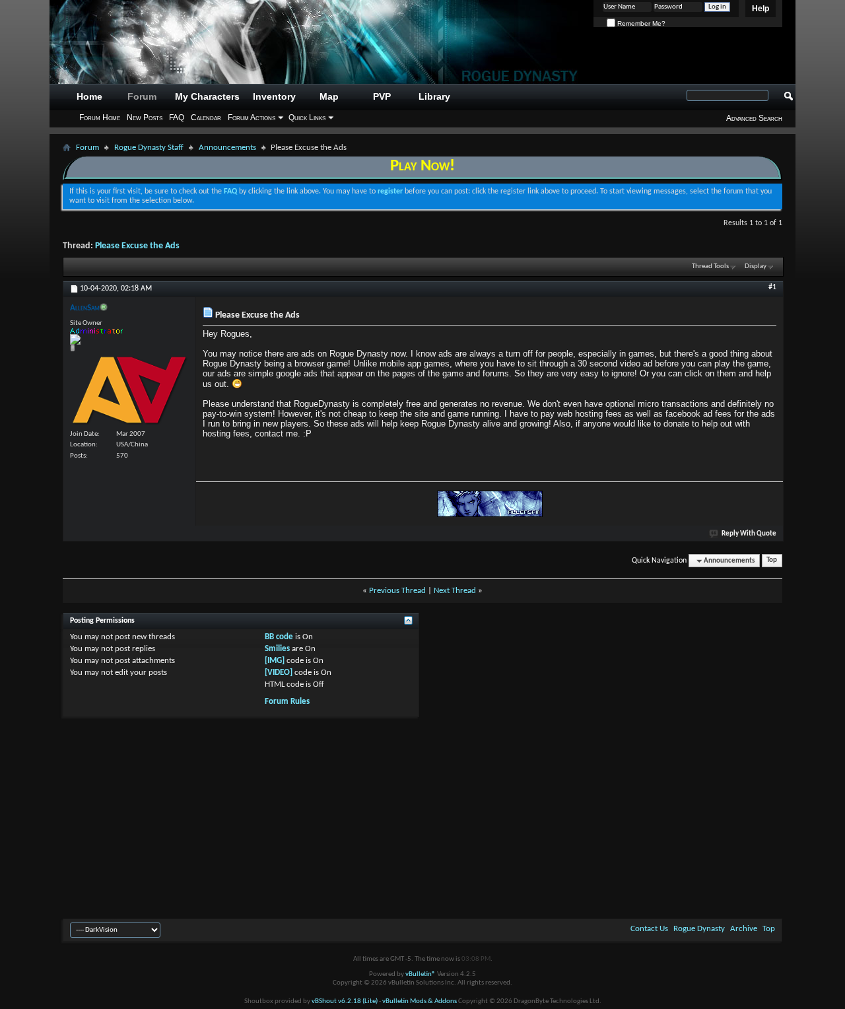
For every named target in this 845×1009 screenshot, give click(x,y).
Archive (743, 928)
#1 (772, 287)
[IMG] (275, 660)
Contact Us (649, 928)
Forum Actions (251, 117)
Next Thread (455, 590)
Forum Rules (287, 701)
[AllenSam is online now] (129, 390)
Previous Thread (397, 590)
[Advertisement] (422, 816)
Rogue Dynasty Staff (149, 147)
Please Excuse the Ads (137, 246)
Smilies (277, 648)
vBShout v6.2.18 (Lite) (345, 1001)
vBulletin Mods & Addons (419, 1001)
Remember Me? (640, 23)
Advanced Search (754, 118)
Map (329, 96)
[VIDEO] (278, 672)
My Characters (207, 96)
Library (434, 96)
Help (760, 8)
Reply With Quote (749, 534)
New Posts (144, 117)
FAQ (176, 117)
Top (771, 561)
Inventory (274, 96)
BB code (279, 637)
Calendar (206, 117)
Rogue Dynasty (699, 928)
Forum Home (99, 117)
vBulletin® (420, 974)
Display (755, 266)
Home (89, 96)
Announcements (227, 147)
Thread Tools (710, 266)
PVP (382, 96)
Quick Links (306, 117)
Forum (141, 96)
